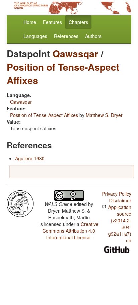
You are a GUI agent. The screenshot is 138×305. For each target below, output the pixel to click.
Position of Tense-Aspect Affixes (63, 73)
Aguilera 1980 (30, 158)
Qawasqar (75, 53)
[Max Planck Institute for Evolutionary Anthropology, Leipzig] (20, 203)
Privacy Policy (116, 193)
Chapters (78, 22)
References (66, 36)
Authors (93, 36)
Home (29, 22)
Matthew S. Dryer (104, 115)
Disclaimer (120, 200)
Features (52, 22)
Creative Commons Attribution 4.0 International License (70, 231)
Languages (35, 36)
